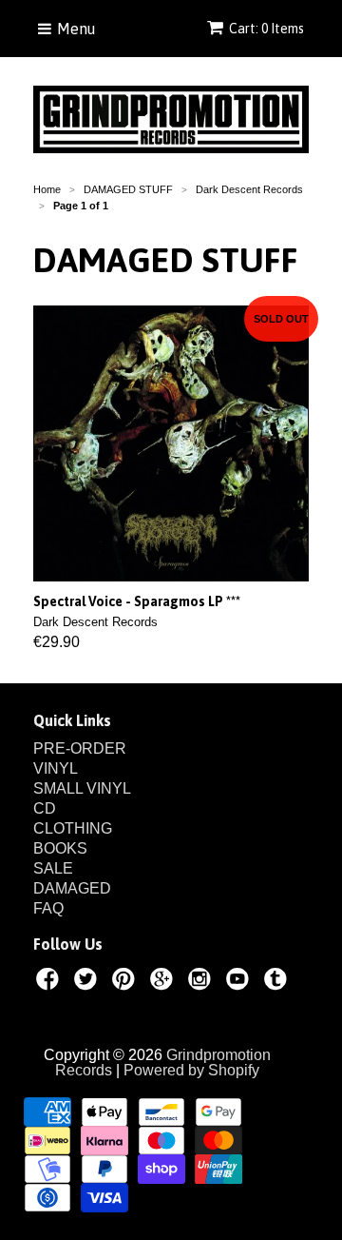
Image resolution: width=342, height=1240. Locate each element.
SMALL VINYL (82, 788)
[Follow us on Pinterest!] (126, 982)
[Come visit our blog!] (278, 982)
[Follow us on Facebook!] (50, 982)
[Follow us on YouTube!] (240, 982)
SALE (53, 868)
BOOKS (60, 848)
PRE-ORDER (79, 748)
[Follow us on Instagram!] (202, 982)
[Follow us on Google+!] (164, 982)
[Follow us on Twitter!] (88, 982)
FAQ (48, 908)
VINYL (55, 768)
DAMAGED (72, 888)
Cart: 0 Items (266, 28)
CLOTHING (72, 828)
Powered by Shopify (191, 1070)
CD (44, 808)
